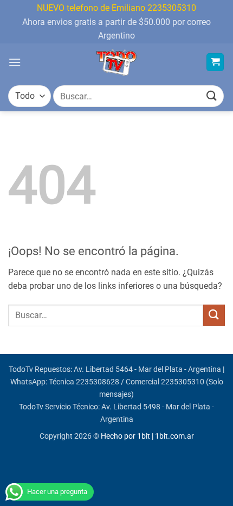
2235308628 (97, 382)
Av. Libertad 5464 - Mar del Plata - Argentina (147, 369)
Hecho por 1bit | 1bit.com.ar (147, 436)
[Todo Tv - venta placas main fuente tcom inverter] (116, 62)
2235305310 (182, 382)
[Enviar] (212, 96)
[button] (14, 62)
